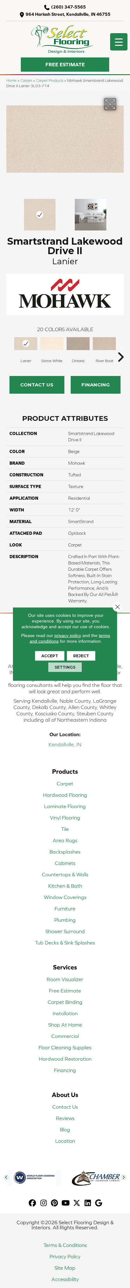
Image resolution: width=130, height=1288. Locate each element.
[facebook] (32, 1203)
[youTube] (65, 1203)
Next (120, 211)
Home (11, 80)
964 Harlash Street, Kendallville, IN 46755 (68, 14)
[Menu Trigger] (118, 42)
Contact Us (36, 385)
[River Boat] (104, 344)
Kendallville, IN (65, 744)
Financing (95, 385)
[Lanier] (26, 344)
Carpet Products (49, 80)
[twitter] (76, 1203)
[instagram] (43, 1203)
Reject (81, 655)
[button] (65, 64)
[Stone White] (52, 344)
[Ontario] (78, 344)
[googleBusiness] (98, 1203)
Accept (49, 655)
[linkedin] (87, 1203)
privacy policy (67, 635)
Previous (9, 211)
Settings (65, 667)
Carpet (26, 80)
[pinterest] (54, 1203)
